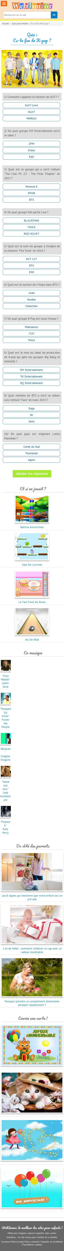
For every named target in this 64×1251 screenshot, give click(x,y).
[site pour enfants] (32, 5)
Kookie (31, 299)
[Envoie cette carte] (32, 1066)
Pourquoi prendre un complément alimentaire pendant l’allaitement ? (32, 1003)
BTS (31, 200)
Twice (31, 340)
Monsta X (31, 186)
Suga (31, 408)
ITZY (31, 333)
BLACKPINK (31, 220)
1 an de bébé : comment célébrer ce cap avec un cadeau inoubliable (32, 950)
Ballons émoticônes (32, 527)
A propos (5, 1241)
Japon (31, 460)
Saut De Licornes (32, 564)
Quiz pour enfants (20, 23)
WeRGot (31, 118)
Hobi (31, 293)
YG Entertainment (31, 376)
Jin (31, 415)
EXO (31, 157)
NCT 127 (31, 259)
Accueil (5, 23)
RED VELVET (31, 234)
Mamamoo (31, 327)
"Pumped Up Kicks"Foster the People (5, 718)
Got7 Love (31, 105)
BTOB (31, 193)
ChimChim (31, 306)
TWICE (31, 227)
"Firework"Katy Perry (5, 827)
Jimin (31, 421)
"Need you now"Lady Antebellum (5, 791)
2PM (31, 144)
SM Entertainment (31, 370)
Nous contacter (32, 1241)
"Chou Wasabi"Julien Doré (5, 681)
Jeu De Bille (32, 639)
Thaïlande (31, 453)
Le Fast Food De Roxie (32, 602)
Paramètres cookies (32, 1244)
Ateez (31, 150)
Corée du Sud (31, 447)
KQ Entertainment (31, 383)
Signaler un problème (52, 1241)
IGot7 (31, 112)
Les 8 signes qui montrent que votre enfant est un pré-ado (32, 897)
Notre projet (17, 1241)
